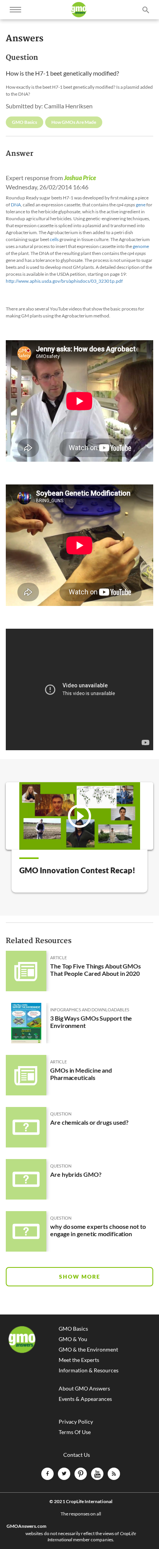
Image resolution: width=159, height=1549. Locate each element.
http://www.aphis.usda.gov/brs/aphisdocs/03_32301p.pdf (64, 281)
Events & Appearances (85, 1399)
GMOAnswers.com (26, 1526)
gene (140, 205)
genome (141, 246)
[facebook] (47, 1474)
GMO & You (73, 1339)
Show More (79, 1276)
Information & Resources (88, 1370)
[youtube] (97, 1474)
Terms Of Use (75, 1432)
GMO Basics (73, 1328)
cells (54, 239)
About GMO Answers (84, 1388)
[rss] (114, 1474)
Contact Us (76, 1454)
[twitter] (64, 1474)
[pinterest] (80, 1474)
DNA (16, 205)
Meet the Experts (79, 1360)
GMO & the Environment (88, 1349)
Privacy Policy (76, 1421)
